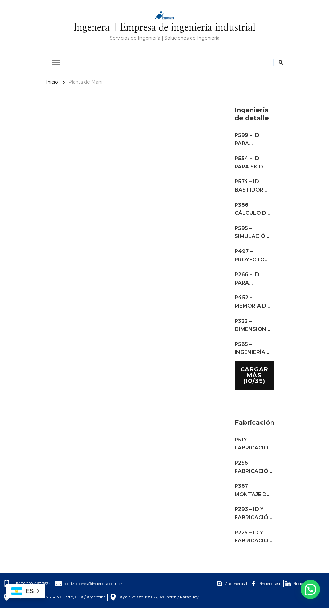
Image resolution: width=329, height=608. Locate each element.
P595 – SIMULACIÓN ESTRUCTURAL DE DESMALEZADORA (253, 232)
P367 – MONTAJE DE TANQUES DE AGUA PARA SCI (252, 490)
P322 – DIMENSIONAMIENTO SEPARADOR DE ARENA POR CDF (253, 325)
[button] (310, 589)
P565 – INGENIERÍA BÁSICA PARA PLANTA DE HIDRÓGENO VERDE (253, 349)
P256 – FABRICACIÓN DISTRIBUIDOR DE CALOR (253, 467)
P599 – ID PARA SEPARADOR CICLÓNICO (251, 140)
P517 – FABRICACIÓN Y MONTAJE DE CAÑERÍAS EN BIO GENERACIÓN (253, 444)
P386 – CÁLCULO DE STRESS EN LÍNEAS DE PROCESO (252, 209)
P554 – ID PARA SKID (249, 162)
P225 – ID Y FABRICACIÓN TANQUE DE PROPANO (253, 537)
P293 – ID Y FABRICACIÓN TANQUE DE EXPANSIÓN (253, 514)
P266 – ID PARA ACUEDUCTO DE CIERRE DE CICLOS (253, 279)
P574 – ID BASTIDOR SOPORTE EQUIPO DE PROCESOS (250, 186)
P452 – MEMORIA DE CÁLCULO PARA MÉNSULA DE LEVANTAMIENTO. (253, 302)
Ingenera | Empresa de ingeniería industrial (164, 27)
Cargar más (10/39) (254, 375)
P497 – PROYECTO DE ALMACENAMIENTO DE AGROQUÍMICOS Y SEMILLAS (253, 256)
